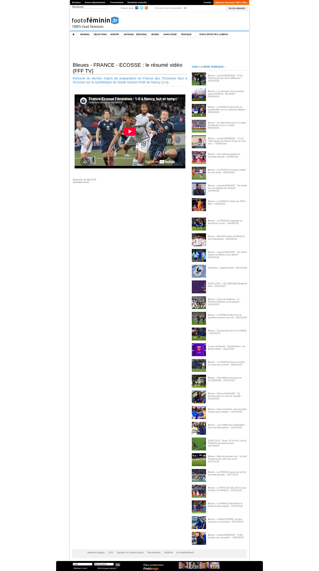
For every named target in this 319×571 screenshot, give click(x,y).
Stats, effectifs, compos (213, 34)
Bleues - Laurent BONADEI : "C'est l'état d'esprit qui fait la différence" (225, 76)
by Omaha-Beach (185, 552)
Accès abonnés (237, 8)
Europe (114, 34)
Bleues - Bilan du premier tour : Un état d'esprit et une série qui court (227, 457)
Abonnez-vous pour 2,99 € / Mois (231, 2)
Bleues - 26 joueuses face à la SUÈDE (227, 330)
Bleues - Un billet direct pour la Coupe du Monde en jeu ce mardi (227, 124)
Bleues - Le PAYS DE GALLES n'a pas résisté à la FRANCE (227, 489)
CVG (110, 552)
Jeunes (155, 34)
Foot (151, 568)
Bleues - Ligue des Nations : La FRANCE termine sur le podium (223, 300)
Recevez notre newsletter (168, 8)
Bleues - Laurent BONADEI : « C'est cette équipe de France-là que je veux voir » (227, 141)
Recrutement (154, 552)
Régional (141, 34)
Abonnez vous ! (81, 568)
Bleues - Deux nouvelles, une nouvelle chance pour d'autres (227, 410)
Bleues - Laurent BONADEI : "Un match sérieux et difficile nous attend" (227, 253)
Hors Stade (170, 34)
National (129, 34)
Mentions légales (96, 552)
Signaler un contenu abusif (130, 552)
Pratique (186, 34)
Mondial (85, 34)
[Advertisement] (137, 49)
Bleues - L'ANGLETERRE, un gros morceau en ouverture (225, 520)
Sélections (100, 34)
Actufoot (76, 2)
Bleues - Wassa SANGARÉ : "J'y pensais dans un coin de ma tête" (224, 394)
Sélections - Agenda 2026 (221, 268)
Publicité (168, 552)
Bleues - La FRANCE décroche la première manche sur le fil (224, 316)
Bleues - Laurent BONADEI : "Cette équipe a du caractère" (225, 536)
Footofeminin (117, 2)
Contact (207, 2)
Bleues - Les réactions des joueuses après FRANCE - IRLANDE (226, 92)
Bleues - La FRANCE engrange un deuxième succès (225, 222)
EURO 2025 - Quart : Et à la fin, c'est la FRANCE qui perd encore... (227, 442)
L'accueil (73, 34)
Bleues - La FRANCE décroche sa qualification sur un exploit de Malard (226, 108)
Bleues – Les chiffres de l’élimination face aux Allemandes (226, 426)
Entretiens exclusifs (137, 2)
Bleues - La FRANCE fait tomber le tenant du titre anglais (225, 504)
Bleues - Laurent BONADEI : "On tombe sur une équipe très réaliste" (227, 186)
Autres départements (95, 2)
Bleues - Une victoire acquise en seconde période (224, 155)
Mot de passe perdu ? (107, 568)
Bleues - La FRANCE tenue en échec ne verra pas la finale (226, 363)
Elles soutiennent (153, 564)
